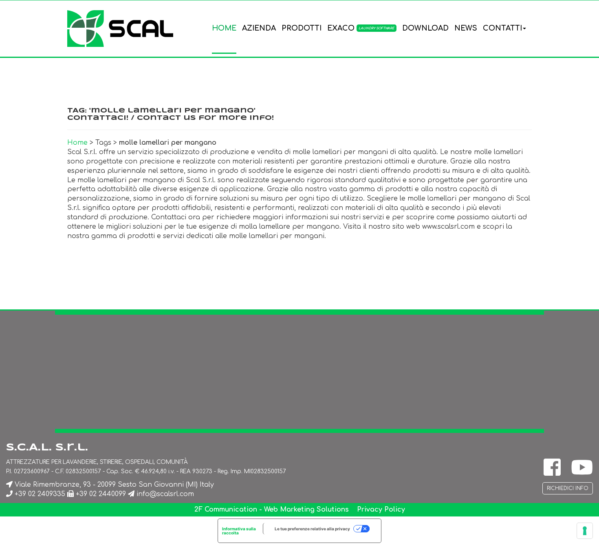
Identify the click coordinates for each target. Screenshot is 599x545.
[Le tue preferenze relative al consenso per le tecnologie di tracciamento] (584, 530)
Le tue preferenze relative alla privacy (312, 528)
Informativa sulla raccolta (239, 530)
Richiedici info (567, 488)
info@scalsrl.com (165, 494)
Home (77, 142)
